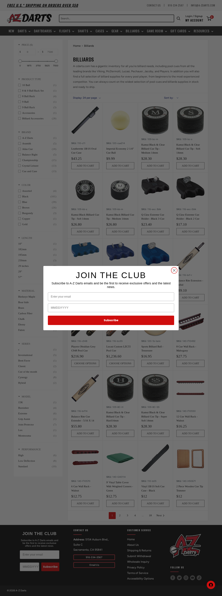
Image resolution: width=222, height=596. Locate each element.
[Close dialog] (174, 270)
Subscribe (111, 320)
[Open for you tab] (211, 585)
